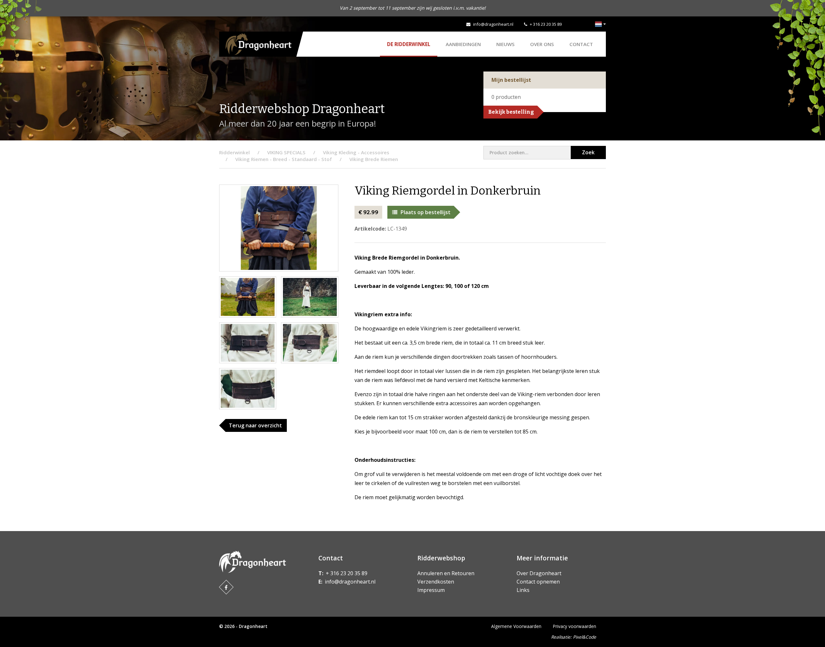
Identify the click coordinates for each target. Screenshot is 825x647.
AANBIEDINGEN (463, 44)
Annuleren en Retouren (445, 573)
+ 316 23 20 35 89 (546, 24)
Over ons (542, 44)
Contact (581, 44)
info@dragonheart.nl (493, 24)
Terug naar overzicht (255, 425)
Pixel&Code (584, 637)
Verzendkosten (435, 581)
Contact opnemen (538, 581)
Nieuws (505, 44)
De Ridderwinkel (408, 44)
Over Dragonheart (539, 573)
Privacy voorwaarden (574, 626)
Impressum (431, 590)
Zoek (588, 152)
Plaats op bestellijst (426, 212)
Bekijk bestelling (511, 112)
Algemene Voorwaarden (516, 626)
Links (523, 590)
